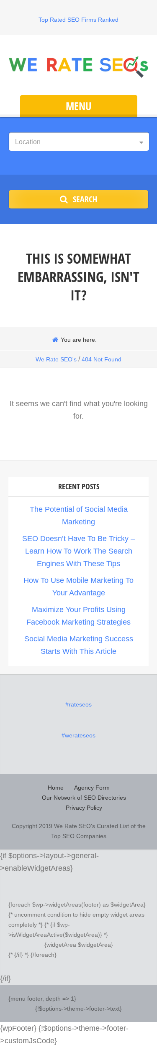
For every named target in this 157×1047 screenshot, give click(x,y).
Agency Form (92, 787)
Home (56, 787)
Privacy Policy (84, 807)
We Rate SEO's (56, 359)
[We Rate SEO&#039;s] (78, 66)
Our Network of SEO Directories (84, 797)
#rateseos (78, 704)
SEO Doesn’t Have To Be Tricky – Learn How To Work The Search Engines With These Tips (78, 551)
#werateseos (78, 735)
